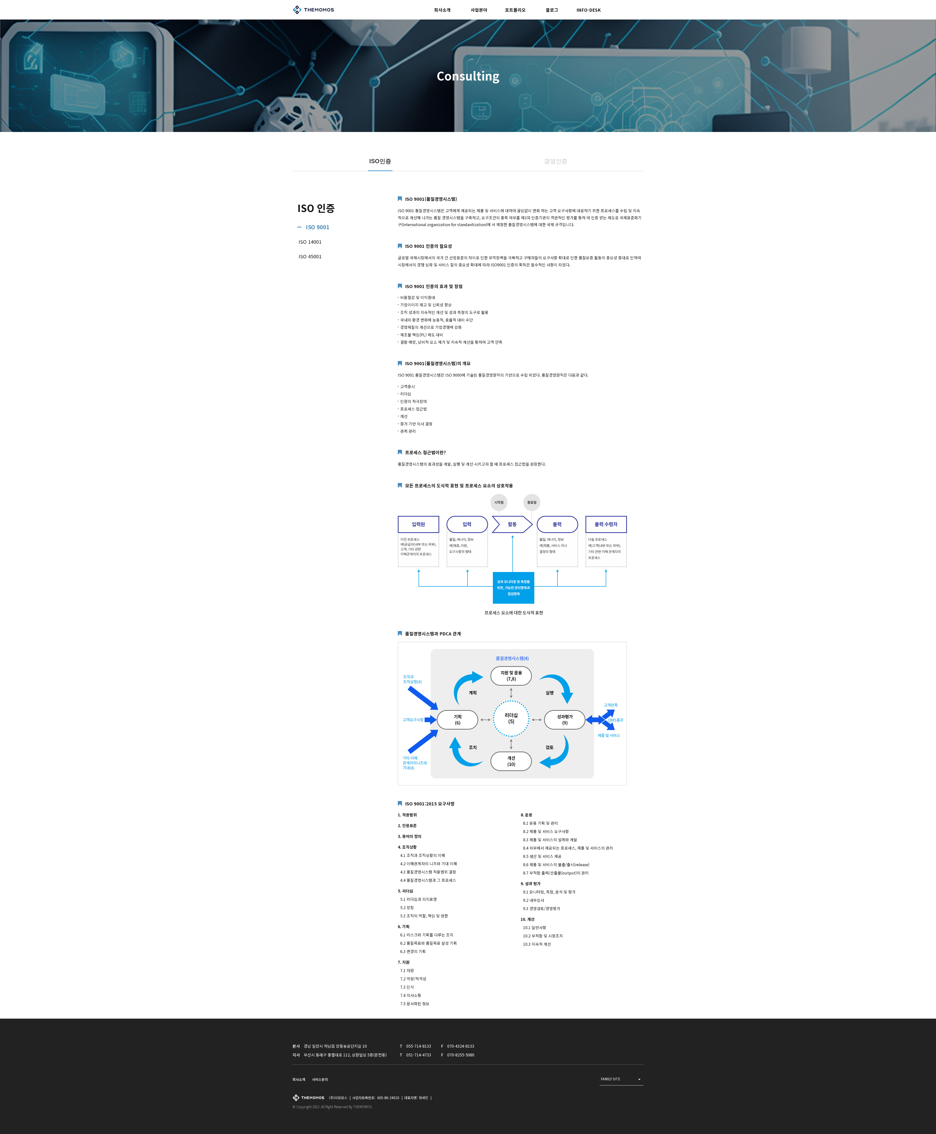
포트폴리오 (515, 10)
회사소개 (442, 10)
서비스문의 (320, 1079)
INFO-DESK (588, 10)
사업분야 (479, 10)
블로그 (552, 10)
